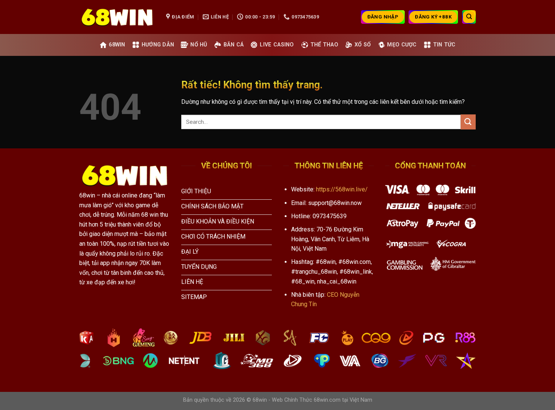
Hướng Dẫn (158, 45)
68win (117, 45)
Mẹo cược (401, 45)
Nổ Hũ (198, 45)
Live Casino (277, 45)
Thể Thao (324, 45)
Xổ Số (363, 45)
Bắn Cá (234, 45)
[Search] (469, 17)
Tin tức (444, 45)
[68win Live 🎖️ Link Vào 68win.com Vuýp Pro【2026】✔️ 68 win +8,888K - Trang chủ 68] (117, 17)
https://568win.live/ (342, 189)
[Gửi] (468, 121)
